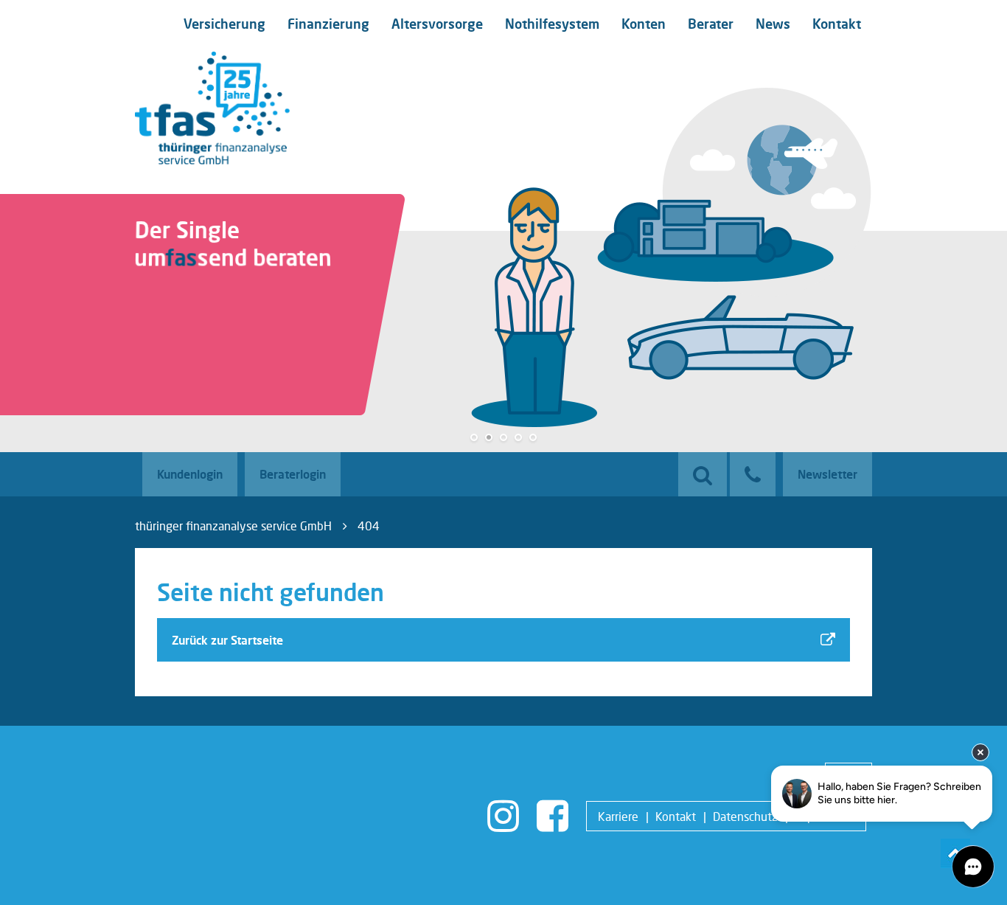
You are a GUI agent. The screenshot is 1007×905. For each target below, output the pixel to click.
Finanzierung (328, 23)
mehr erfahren (192, 363)
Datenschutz (745, 816)
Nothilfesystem (552, 23)
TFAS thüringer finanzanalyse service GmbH (212, 108)
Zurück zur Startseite (227, 640)
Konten (643, 23)
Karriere (618, 816)
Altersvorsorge (437, 23)
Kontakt (836, 23)
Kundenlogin (190, 474)
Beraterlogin (292, 474)
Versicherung (224, 23)
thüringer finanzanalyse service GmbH (233, 526)
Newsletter (827, 474)
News (773, 23)
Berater (711, 23)
